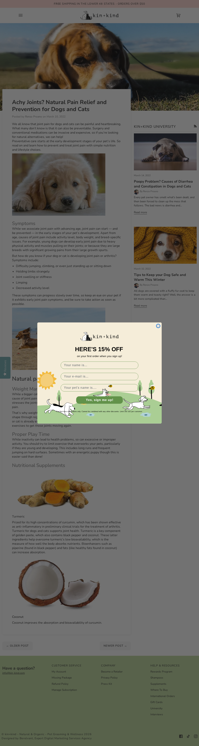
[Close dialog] (158, 326)
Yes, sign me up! (99, 400)
